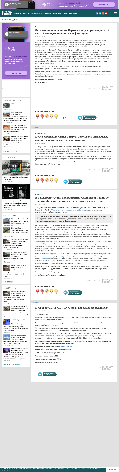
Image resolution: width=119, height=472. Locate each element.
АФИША (26, 13)
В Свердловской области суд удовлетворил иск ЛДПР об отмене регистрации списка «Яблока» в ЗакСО (15, 140)
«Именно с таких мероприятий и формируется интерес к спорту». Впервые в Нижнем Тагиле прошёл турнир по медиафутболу (15, 116)
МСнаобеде (57, 13)
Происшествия (40, 27)
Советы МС (47, 13)
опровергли (46, 258)
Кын (12, 103)
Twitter (100, 13)
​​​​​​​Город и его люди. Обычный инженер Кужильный (15, 178)
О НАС (65, 13)
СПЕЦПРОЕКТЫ (36, 13)
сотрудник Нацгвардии (67, 256)
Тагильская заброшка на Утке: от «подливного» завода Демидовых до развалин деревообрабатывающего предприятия (15, 204)
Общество (39, 194)
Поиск (111, 13)
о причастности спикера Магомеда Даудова (69, 210)
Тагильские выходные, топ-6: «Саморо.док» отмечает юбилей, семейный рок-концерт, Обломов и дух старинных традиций (15, 339)
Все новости (8, 151)
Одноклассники (103, 13)
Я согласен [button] (112, 470)
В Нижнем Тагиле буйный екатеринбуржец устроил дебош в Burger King (19, 221)
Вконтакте (97, 13)
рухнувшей (50, 149)
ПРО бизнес (73, 13)
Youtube (106, 13)
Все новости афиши (11, 364)
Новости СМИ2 (35, 127)
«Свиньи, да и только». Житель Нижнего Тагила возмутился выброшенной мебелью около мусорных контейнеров (15, 256)
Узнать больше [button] (6, 471)
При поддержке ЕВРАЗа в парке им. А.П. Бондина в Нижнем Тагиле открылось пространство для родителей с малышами (15, 243)
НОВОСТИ (17, 13)
